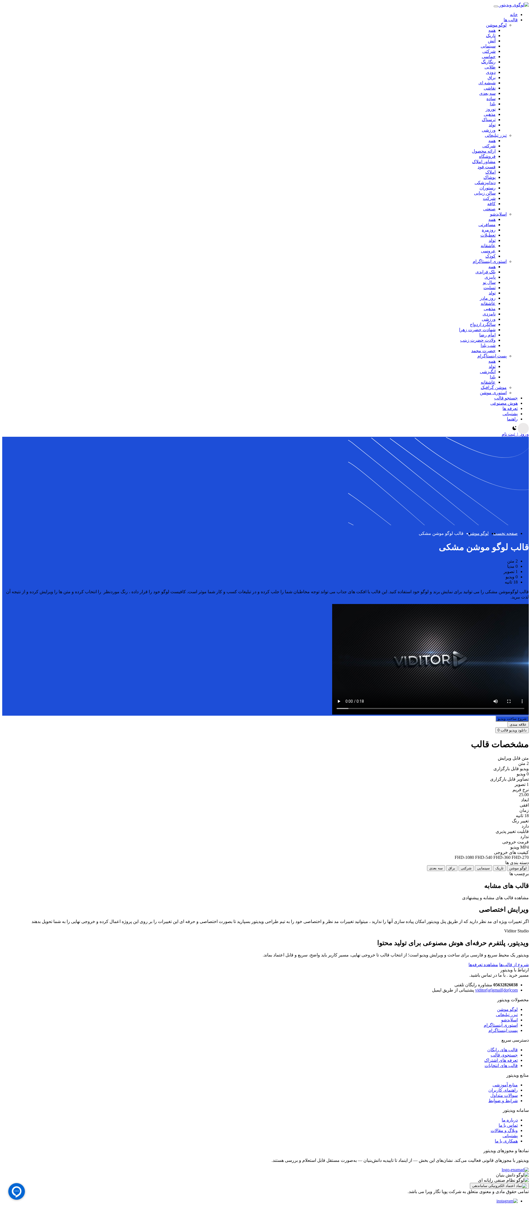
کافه (491, 203)
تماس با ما (508, 1125)
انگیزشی (488, 371)
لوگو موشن (496, 25)
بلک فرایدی (485, 272)
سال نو (489, 282)
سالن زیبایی (485, 193)
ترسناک (489, 119)
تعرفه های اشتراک (501, 1060)
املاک (490, 172)
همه (492, 30)
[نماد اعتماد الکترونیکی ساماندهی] (499, 1186)
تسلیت (489, 287)
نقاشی (490, 88)
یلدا (493, 103)
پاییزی (490, 277)
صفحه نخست (505, 533)
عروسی (488, 251)
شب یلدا (488, 345)
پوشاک (489, 177)
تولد (492, 124)
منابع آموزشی (505, 1085)
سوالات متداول (504, 1095)
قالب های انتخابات (501, 1065)
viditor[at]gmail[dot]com (496, 990)
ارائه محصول (484, 151)
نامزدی (489, 314)
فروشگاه (487, 156)
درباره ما (510, 1120)
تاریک (491, 35)
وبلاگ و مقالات (504, 1130)
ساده (491, 98)
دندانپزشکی (485, 182)
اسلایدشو (498, 214)
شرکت (489, 198)
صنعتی (489, 208)
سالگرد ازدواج (483, 324)
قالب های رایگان (502, 1049)
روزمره (489, 230)
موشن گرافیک (494, 387)
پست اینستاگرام (492, 356)
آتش (492, 40)
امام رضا (487, 335)
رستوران (488, 187)
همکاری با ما (506, 1141)
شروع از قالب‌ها (514, 964)
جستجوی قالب (504, 1055)
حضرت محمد (483, 350)
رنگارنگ (488, 61)
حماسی (489, 56)
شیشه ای (487, 82)
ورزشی (489, 130)
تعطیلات (488, 235)
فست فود (487, 166)
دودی (491, 72)
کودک (490, 256)
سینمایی (488, 46)
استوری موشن (493, 392)
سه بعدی (487, 93)
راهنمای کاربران (503, 1090)
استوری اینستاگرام (490, 261)
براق (492, 77)
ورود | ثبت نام (515, 434)
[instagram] (507, 1201)
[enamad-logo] (515, 1169)
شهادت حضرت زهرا (477, 329)
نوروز (491, 109)
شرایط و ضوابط (503, 1100)
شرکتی (489, 51)
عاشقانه (488, 245)
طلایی (490, 67)
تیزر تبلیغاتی (496, 135)
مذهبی (490, 114)
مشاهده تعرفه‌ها (483, 964)
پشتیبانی (510, 1135)
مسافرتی (487, 224)
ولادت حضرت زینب (478, 340)
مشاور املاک (484, 161)
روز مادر (488, 298)
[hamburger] (496, 6)
